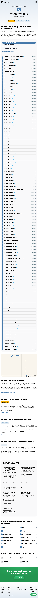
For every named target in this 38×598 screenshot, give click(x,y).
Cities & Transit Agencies (22, 589)
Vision (9, 589)
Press (2, 592)
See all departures (5, 434)
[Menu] (36, 2)
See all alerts (4, 412)
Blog (2, 591)
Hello (2, 587)
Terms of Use (10, 595)
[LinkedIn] (35, 591)
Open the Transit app (5, 405)
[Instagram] (30, 591)
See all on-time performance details (10, 455)
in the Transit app (29, 496)
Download (33, 594)
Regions (2, 589)
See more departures (7, 51)
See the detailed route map (8, 392)
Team (9, 591)
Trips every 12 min (20, 20)
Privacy (9, 594)
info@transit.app (33, 589)
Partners (19, 587)
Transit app (16, 427)
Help (2, 594)
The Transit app (17, 407)
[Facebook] (33, 591)
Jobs (9, 592)
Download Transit (18, 577)
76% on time (28, 20)
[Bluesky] (32, 591)
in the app (7, 487)
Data (18, 591)
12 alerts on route (12, 20)
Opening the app (8, 386)
